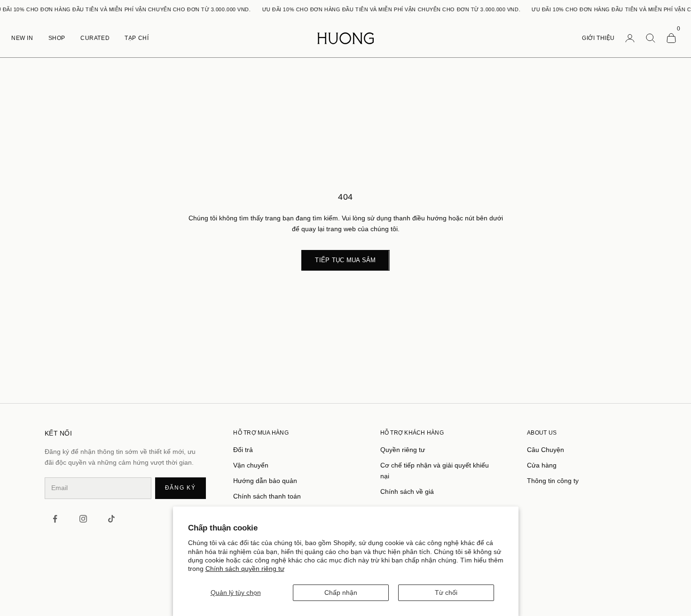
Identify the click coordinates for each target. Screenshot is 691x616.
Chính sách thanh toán (267, 496)
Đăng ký (180, 487)
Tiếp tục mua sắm (345, 260)
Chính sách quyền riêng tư (244, 568)
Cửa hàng (542, 465)
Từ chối (446, 592)
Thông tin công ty (553, 480)
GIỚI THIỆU (598, 38)
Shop (56, 38)
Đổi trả (243, 449)
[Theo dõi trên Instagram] (83, 518)
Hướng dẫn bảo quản (265, 480)
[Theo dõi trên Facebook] (55, 518)
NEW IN (22, 38)
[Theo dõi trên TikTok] (111, 518)
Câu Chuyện (545, 449)
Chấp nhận (340, 592)
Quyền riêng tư (402, 449)
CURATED (95, 38)
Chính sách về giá (407, 491)
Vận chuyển (250, 465)
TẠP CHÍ (137, 38)
